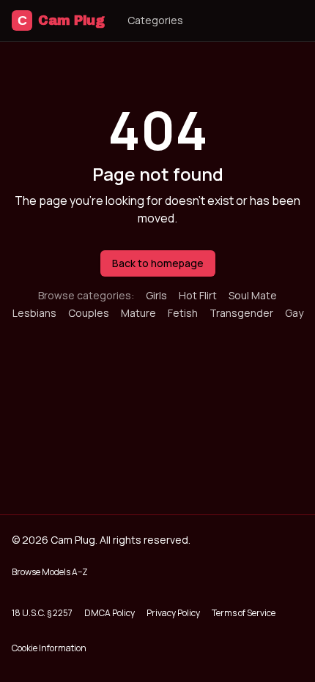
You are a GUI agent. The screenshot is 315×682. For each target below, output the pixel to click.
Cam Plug (61, 20)
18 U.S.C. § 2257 (42, 613)
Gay (294, 313)
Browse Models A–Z (50, 572)
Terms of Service (243, 613)
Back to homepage (158, 263)
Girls (156, 295)
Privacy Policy (173, 613)
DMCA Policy (109, 613)
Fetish (183, 313)
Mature (138, 313)
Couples (88, 313)
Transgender (241, 313)
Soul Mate (253, 295)
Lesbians (34, 313)
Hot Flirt (198, 295)
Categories (155, 20)
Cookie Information (49, 648)
